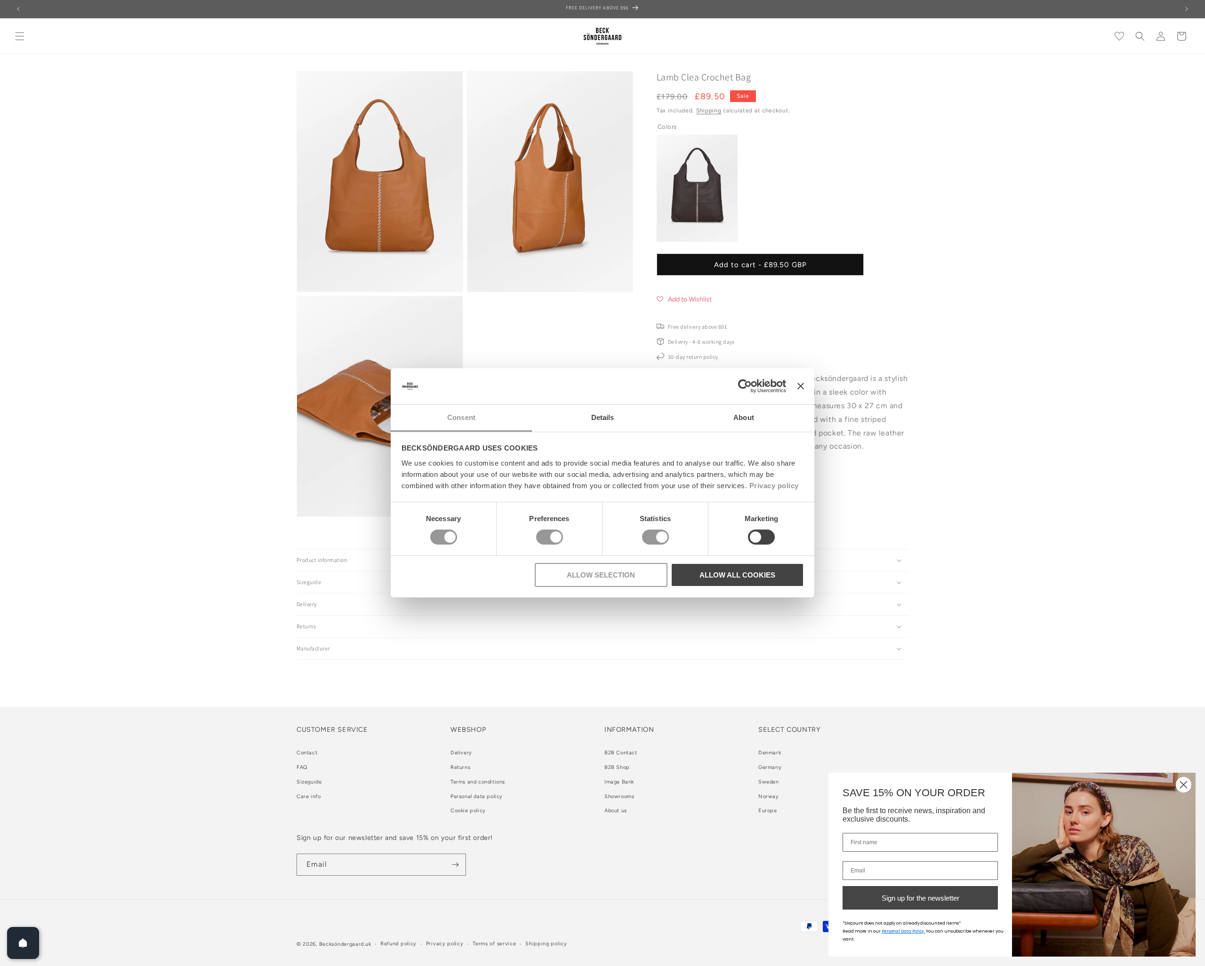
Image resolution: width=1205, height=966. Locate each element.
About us (615, 811)
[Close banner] (800, 386)
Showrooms (619, 796)
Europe (767, 811)
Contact (307, 753)
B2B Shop (617, 767)
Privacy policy (774, 486)
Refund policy (398, 944)
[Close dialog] (1183, 784)
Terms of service (494, 944)
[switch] (549, 537)
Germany (769, 767)
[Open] (23, 943)
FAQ (302, 767)
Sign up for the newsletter (920, 898)
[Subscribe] (455, 865)
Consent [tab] (461, 417)
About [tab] (743, 417)
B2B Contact (620, 753)
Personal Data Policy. (903, 931)
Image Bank (619, 782)
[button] (19, 36)
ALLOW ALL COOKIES (737, 575)
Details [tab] (602, 417)
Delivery (461, 753)
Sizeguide (309, 782)
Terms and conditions (477, 782)
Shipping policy (546, 944)
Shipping (709, 110)
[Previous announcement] (18, 9)
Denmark (769, 753)
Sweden (768, 782)
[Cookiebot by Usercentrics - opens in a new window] (745, 386)
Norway (768, 796)
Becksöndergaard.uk (345, 944)
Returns (460, 767)
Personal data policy (476, 796)
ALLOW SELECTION (601, 575)
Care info (309, 796)
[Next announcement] (1186, 9)
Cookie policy (468, 811)
